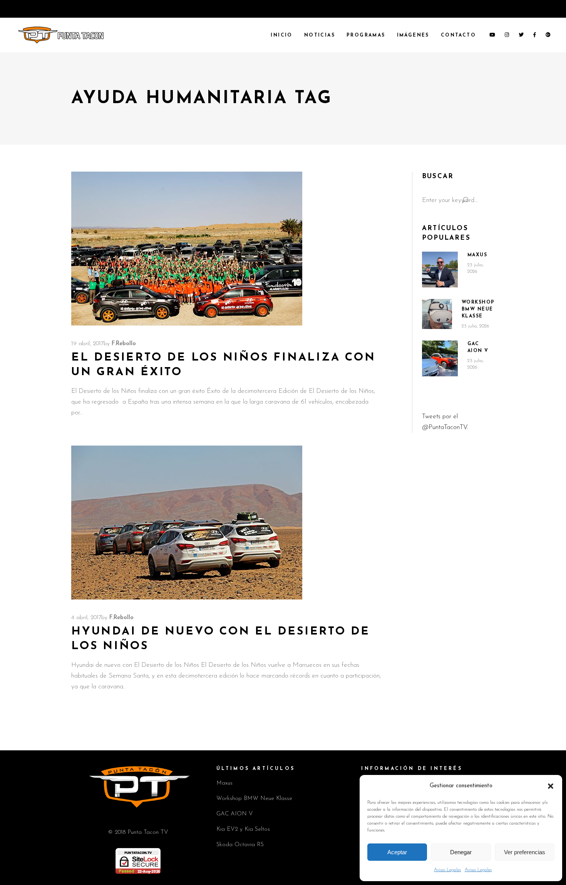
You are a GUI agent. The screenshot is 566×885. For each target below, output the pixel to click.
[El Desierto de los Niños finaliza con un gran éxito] (186, 249)
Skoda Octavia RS (240, 845)
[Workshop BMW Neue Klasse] (437, 314)
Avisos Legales (447, 870)
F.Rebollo (124, 344)
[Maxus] (440, 269)
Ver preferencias (524, 852)
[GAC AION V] (440, 359)
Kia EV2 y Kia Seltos (243, 829)
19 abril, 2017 (87, 344)
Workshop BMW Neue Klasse (478, 309)
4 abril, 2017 (86, 618)
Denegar (461, 852)
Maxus (477, 255)
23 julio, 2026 (475, 326)
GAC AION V (234, 814)
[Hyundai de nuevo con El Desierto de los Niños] (186, 522)
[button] (550, 786)
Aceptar (397, 852)
